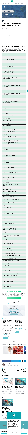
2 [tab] (14, 341)
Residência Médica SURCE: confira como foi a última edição (7, 388)
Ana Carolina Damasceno (10, 363)
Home (3, 3)
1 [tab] (13, 341)
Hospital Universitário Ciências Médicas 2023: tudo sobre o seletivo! (7, 409)
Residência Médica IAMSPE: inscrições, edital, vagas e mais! (20, 388)
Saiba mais (5, 338)
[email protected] (22, 428)
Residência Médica (7, 3)
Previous (2, 330)
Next (25, 330)
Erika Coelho (4, 414)
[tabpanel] (8, 329)
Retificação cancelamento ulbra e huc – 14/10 (14, 291)
